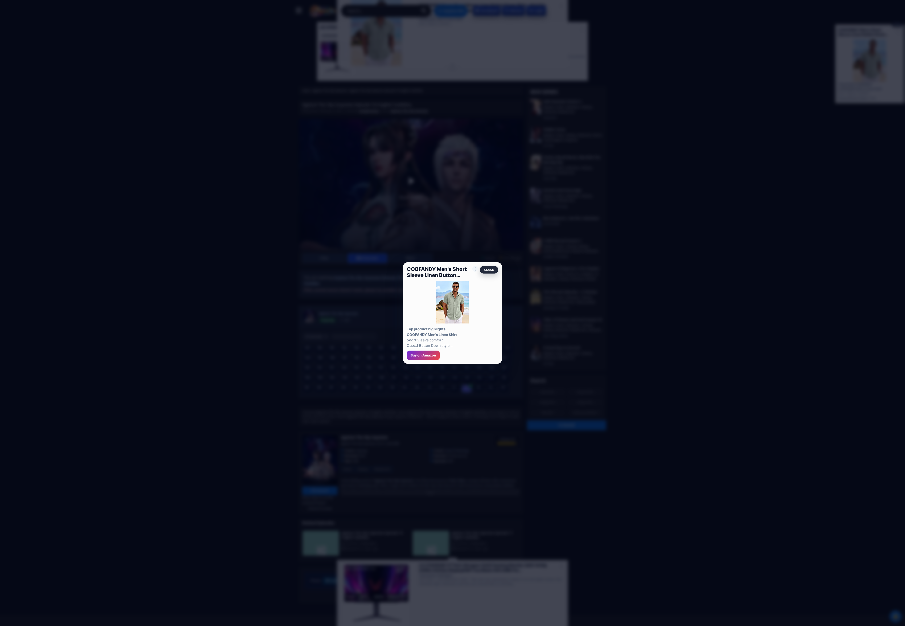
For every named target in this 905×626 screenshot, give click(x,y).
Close (489, 269)
